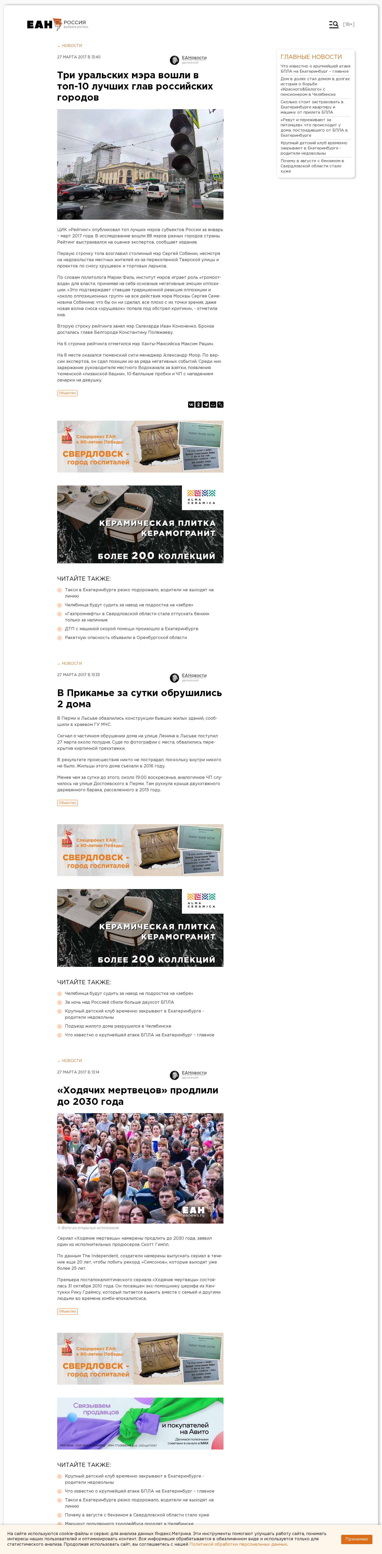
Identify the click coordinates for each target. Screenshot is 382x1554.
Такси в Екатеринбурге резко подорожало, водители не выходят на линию (139, 593)
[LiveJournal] (220, 404)
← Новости (69, 45)
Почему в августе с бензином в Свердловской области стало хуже (137, 1515)
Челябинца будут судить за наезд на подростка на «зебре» (129, 605)
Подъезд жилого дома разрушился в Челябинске (118, 1026)
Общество (67, 393)
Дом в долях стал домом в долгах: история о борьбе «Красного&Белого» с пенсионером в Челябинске (316, 86)
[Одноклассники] (198, 404)
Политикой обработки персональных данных (238, 1544)
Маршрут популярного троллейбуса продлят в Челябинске (129, 1524)
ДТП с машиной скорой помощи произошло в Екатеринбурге (131, 629)
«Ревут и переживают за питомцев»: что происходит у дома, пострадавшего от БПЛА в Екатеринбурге (314, 127)
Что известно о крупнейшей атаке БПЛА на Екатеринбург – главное (139, 1035)
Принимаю (356, 1539)
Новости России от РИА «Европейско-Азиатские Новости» (44, 24)
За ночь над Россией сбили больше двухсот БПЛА (119, 1002)
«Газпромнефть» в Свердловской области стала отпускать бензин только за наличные (137, 617)
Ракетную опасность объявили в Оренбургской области (126, 638)
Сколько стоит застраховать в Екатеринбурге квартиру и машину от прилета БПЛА (312, 107)
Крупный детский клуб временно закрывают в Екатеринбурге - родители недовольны (134, 1014)
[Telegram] (206, 404)
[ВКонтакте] (191, 404)
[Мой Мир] (213, 404)
